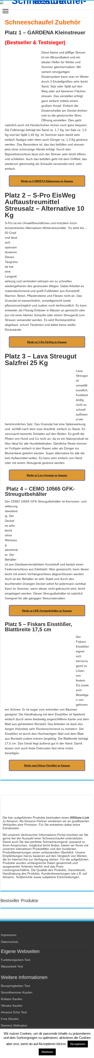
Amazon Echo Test (14, 1012)
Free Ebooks (10, 1019)
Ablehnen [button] (47, 1052)
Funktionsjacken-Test (15, 960)
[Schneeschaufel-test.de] (47, 2)
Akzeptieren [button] (77, 1044)
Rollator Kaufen (11, 999)
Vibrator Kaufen (12, 1005)
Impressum (8, 935)
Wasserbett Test (12, 966)
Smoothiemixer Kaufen (16, 992)
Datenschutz (9, 942)
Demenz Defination (14, 1025)
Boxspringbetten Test (15, 986)
